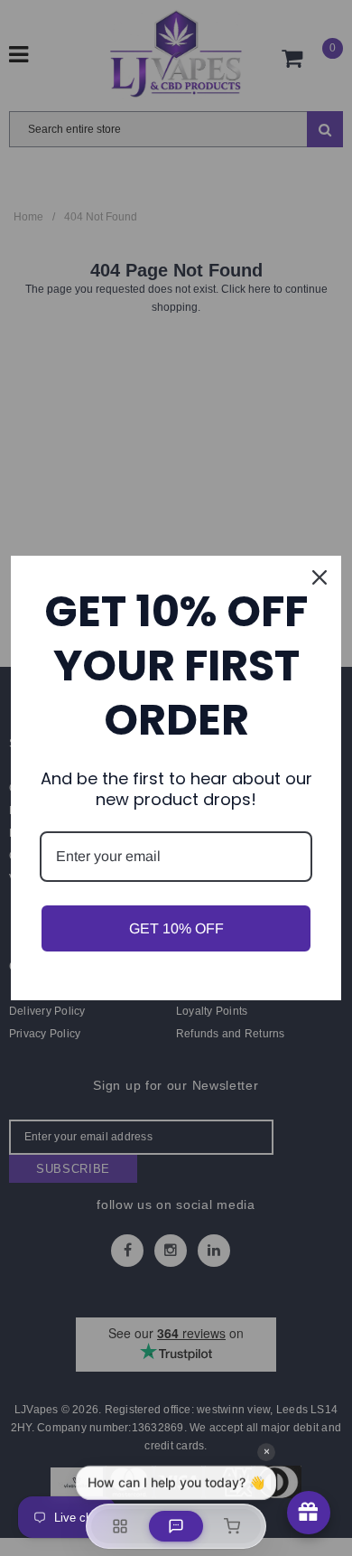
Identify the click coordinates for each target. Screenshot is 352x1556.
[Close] (319, 577)
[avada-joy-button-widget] (308, 1512)
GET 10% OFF (176, 928)
